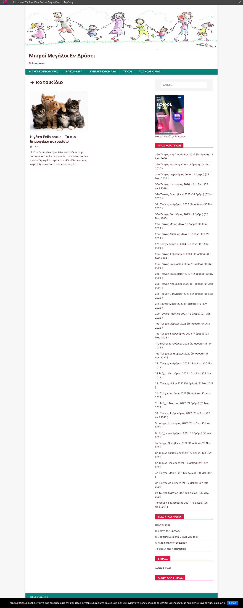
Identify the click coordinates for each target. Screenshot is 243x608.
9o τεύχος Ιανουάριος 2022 (171, 423)
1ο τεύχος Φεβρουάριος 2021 (172, 502)
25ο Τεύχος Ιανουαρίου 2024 (172, 263)
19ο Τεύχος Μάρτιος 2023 (170, 323)
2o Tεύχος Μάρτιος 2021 (169, 492)
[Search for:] (184, 85)
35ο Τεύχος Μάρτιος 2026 (171, 164)
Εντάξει (232, 603)
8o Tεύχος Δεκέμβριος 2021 (172, 433)
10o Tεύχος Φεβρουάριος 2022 (173, 413)
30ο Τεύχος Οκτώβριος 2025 (172, 214)
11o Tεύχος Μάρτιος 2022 (170, 403)
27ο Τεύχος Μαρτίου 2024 (170, 243)
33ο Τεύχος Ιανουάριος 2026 (172, 184)
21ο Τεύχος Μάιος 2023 (169, 303)
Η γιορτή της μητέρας (168, 530)
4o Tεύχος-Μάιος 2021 (168, 472)
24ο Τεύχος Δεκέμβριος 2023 (173, 273)
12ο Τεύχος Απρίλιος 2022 (170, 393)
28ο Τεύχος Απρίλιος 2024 (171, 233)
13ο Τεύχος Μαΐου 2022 (169, 383)
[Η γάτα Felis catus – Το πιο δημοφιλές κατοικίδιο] (59, 130)
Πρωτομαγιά (162, 524)
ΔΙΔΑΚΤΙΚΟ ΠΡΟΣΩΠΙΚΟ (44, 71)
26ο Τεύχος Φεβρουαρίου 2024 (173, 253)
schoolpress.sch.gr (39, 597)
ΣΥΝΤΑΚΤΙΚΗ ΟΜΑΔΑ (103, 71)
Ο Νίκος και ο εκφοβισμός (171, 542)
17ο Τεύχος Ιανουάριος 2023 (172, 343)
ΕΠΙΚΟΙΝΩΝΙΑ (74, 71)
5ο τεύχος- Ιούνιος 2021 (169, 462)
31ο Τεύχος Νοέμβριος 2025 (172, 204)
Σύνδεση (68, 2)
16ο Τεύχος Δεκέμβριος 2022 (172, 353)
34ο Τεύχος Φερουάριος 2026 (173, 174)
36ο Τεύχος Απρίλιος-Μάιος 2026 (175, 154)
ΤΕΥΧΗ (127, 71)
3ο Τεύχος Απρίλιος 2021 (170, 482)
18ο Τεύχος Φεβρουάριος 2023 (173, 333)
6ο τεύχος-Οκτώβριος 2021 (171, 452)
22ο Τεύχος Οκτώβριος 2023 (172, 293)
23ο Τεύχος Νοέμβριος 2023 (172, 283)
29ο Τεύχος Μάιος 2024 (169, 224)
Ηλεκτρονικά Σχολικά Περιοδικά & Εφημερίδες (35, 2)
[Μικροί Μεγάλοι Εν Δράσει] (121, 47)
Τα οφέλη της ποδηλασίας (170, 548)
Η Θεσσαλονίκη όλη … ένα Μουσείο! (176, 536)
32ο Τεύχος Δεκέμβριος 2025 (173, 194)
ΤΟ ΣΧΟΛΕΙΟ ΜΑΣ (149, 71)
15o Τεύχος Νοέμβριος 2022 (172, 363)
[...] (75, 164)
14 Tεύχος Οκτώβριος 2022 (171, 373)
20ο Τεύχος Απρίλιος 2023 (171, 313)
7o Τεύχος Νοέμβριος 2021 (171, 443)
